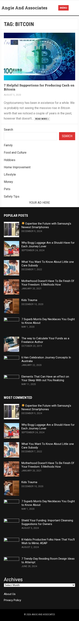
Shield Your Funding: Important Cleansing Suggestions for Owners (47, 522)
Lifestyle (10, 174)
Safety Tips (11, 196)
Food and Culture (15, 152)
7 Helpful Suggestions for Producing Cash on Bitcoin (39, 87)
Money (8, 182)
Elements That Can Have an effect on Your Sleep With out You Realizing (45, 378)
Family (8, 145)
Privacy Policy (12, 600)
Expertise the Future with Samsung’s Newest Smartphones (46, 225)
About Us (10, 594)
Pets (7, 189)
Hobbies (9, 160)
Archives (13, 579)
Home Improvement (17, 167)
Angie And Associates (24, 8)
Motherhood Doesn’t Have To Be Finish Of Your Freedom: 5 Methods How (47, 282)
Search (8, 129)
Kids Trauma (29, 300)
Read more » (42, 119)
